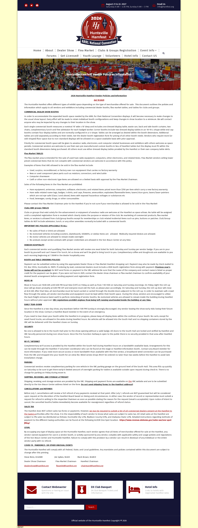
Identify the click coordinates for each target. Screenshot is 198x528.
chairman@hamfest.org (92, 466)
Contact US (149, 55)
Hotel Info (131, 55)
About (49, 50)
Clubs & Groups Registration (117, 50)
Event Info (147, 50)
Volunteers (112, 55)
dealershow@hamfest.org (36, 466)
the (130, 381)
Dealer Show (65, 50)
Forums (52, 55)
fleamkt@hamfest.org (66, 466)
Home (37, 50)
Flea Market (86, 50)
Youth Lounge (92, 55)
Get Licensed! (70, 55)
